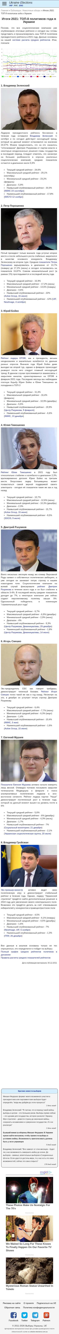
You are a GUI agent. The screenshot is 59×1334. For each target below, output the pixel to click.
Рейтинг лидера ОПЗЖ (13, 358)
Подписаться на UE (46, 1303)
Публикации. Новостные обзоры (25, 10)
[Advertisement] (29, 995)
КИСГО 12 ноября (14, 197)
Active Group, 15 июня (16, 296)
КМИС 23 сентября (14, 191)
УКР (11, 6)
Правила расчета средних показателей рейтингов (25, 957)
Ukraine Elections (20, 2)
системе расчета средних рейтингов (31, 40)
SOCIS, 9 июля (12, 518)
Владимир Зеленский (41, 136)
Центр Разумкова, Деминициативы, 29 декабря (28, 626)
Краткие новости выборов (29, 1091)
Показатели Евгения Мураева (16, 784)
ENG (21, 6)
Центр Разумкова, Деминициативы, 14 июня (27, 632)
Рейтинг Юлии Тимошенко (16, 472)
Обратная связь (12, 1307)
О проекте (29, 1303)
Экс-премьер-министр (12, 890)
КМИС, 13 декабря (14, 416)
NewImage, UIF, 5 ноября (17, 930)
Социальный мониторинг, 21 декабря (23, 827)
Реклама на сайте (12, 1303)
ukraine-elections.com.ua (39, 1331)
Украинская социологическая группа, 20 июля (27, 833)
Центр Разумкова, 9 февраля (19, 410)
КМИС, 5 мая (11, 722)
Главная (4, 10)
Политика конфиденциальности (39, 1307)
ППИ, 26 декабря (13, 936)
